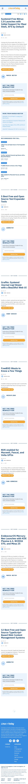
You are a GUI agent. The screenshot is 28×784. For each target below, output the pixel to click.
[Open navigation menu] (3, 8)
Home (2, 13)
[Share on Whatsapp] (26, 14)
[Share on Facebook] (20, 14)
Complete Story (6, 69)
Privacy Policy (6, 103)
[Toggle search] (25, 8)
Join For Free (14, 98)
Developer (8, 13)
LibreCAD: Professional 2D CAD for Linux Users (14, 129)
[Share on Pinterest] (24, 14)
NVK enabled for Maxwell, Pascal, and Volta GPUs (13, 175)
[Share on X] (22, 14)
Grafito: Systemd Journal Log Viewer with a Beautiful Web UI (13, 156)
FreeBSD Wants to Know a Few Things (11, 165)
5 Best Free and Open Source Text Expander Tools (13, 145)
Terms (23, 102)
